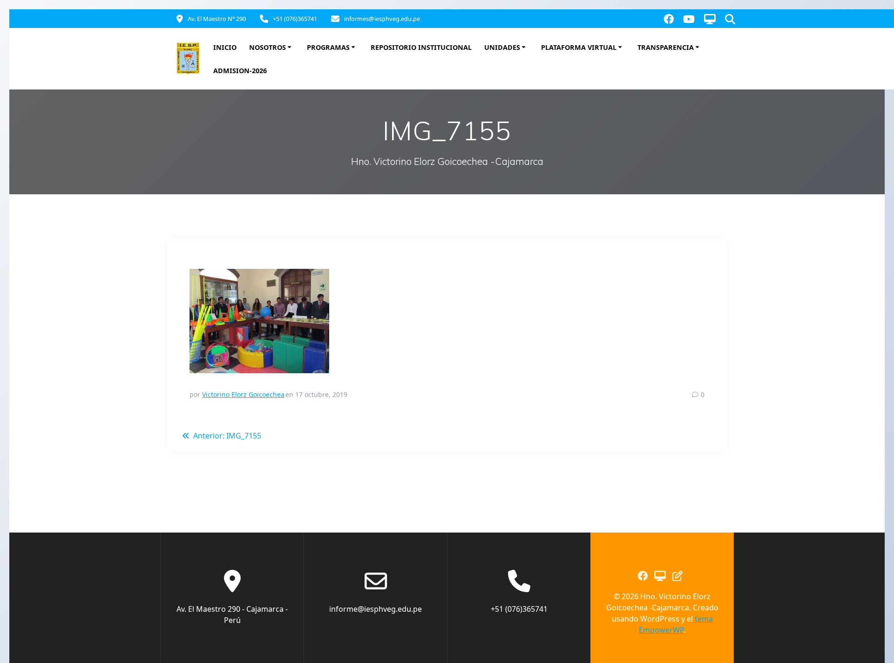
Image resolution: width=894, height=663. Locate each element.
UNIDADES (502, 47)
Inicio (225, 47)
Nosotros (267, 47)
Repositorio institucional (421, 47)
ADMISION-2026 (240, 70)
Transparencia (665, 47)
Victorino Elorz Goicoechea (243, 394)
